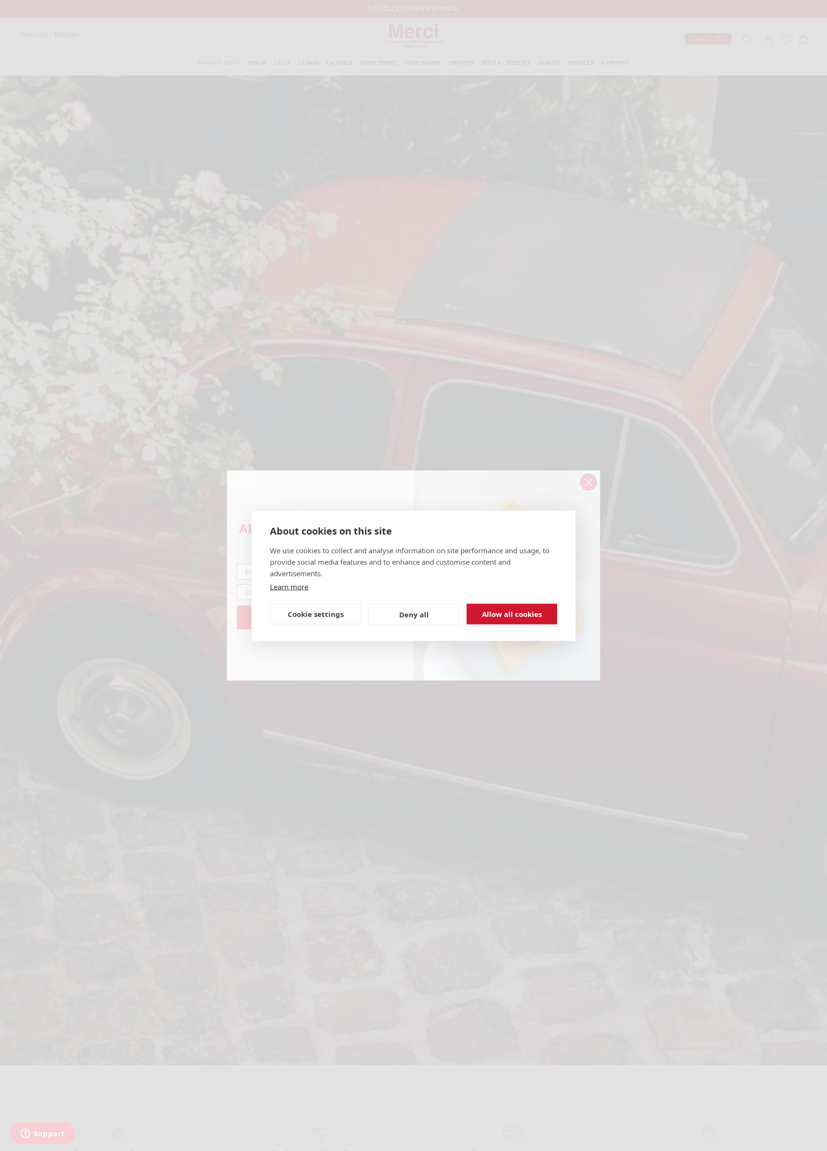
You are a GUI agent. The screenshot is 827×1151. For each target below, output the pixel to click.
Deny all (414, 614)
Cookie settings (316, 614)
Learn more (289, 586)
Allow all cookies (512, 614)
